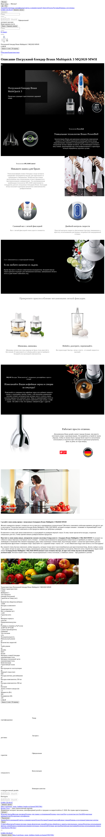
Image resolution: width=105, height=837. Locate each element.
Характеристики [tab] (13, 52)
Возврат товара (64, 820)
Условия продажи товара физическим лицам (29, 824)
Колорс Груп (5, 808)
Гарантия (55, 820)
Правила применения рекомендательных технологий (29, 826)
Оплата (50, 8)
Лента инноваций (12, 820)
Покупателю (5, 818)
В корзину (15, 48)
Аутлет (8, 816)
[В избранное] (3, 34)
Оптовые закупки (54, 826)
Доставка (56, 8)
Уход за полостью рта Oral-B (73, 814)
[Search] (3, 16)
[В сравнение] (1, 34)
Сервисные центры (91, 820)
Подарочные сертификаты (15, 8)
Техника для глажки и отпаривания (37, 814)
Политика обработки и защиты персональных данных (64, 824)
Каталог (4, 12)
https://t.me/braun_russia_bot (10, 806)
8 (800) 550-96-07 (7, 10)
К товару (4, 32)
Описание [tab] (4, 52)
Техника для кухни (56, 814)
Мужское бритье (6, 814)
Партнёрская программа (68, 826)
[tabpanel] (52, 321)
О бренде (44, 8)
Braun (3, 822)
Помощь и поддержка (66, 8)
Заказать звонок (19, 10)
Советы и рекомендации (32, 8)
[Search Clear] (1, 16)
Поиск (3, 26)
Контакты (10, 824)
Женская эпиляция (18, 814)
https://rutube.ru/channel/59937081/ (30, 806)
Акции (3, 8)
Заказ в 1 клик (6, 48)
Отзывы (49, 820)
